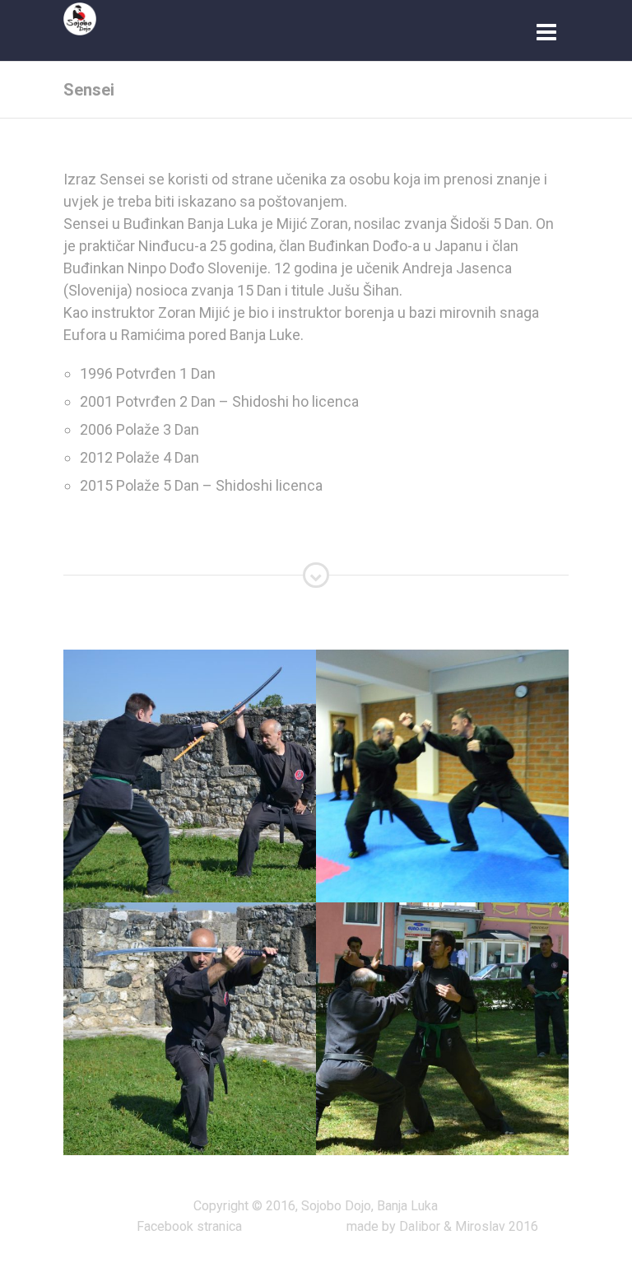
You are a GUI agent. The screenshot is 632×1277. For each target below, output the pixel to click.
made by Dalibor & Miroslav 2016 (442, 1226)
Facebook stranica (189, 1226)
